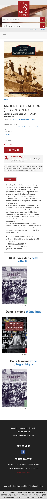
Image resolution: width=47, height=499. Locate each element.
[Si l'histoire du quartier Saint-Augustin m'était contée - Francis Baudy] (14, 335)
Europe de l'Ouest (17, 127)
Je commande (13, 150)
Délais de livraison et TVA (23, 435)
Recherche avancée (37, 29)
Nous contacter (23, 472)
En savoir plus (29, 497)
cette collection (27, 259)
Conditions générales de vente (23, 428)
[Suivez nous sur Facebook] (23, 452)
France (26, 127)
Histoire (7, 134)
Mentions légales (36, 486)
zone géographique (25, 362)
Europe (6, 127)
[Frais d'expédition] (6, 158)
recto (6, 99)
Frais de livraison (23, 432)
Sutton (17, 486)
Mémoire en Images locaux (24, 119)
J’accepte (40, 497)
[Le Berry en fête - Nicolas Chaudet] (14, 285)
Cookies (24, 486)
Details (10, 179)
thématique (33, 311)
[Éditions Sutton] (23, 9)
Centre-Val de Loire (36, 127)
